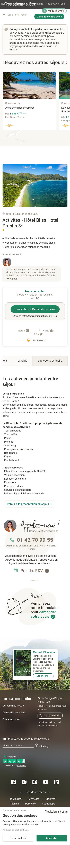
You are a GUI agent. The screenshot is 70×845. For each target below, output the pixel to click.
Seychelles (33, 799)
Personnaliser (18, 838)
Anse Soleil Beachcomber (19, 107)
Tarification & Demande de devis (35, 309)
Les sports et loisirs (50, 360)
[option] (28, 102)
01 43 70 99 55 (35, 540)
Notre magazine (56, 9)
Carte (46, 330)
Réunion (14, 803)
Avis (36, 334)
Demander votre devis (14, 712)
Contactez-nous (11, 719)
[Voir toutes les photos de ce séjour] (35, 185)
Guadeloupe (48, 803)
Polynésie (30, 803)
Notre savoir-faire (55, 3)
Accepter (52, 838)
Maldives (50, 799)
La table (22, 360)
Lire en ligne (42, 676)
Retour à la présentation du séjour (28, 504)
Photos (21, 330)
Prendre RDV (32, 570)
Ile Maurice (15, 799)
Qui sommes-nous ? (13, 705)
